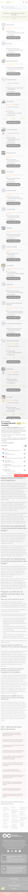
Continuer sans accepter (7, 475)
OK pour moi (21, 475)
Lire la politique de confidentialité (7, 442)
